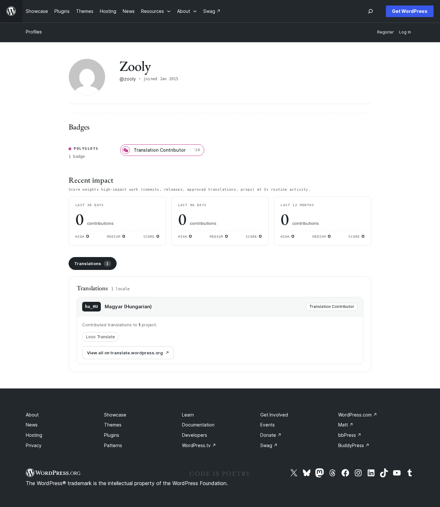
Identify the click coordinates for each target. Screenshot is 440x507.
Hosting (34, 435)
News (32, 424)
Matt (345, 424)
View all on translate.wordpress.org (125, 352)
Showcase (115, 414)
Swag (269, 445)
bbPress (349, 435)
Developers (194, 435)
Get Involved (274, 414)
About (32, 414)
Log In (405, 32)
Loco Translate (100, 336)
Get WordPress (409, 11)
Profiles (34, 31)
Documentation (198, 424)
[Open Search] (370, 11)
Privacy (34, 445)
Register (385, 32)
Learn (188, 414)
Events (267, 424)
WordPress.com (357, 414)
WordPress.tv (199, 445)
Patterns (113, 445)
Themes (112, 424)
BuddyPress (353, 445)
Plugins (111, 435)
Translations (91, 263)
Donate (271, 435)
